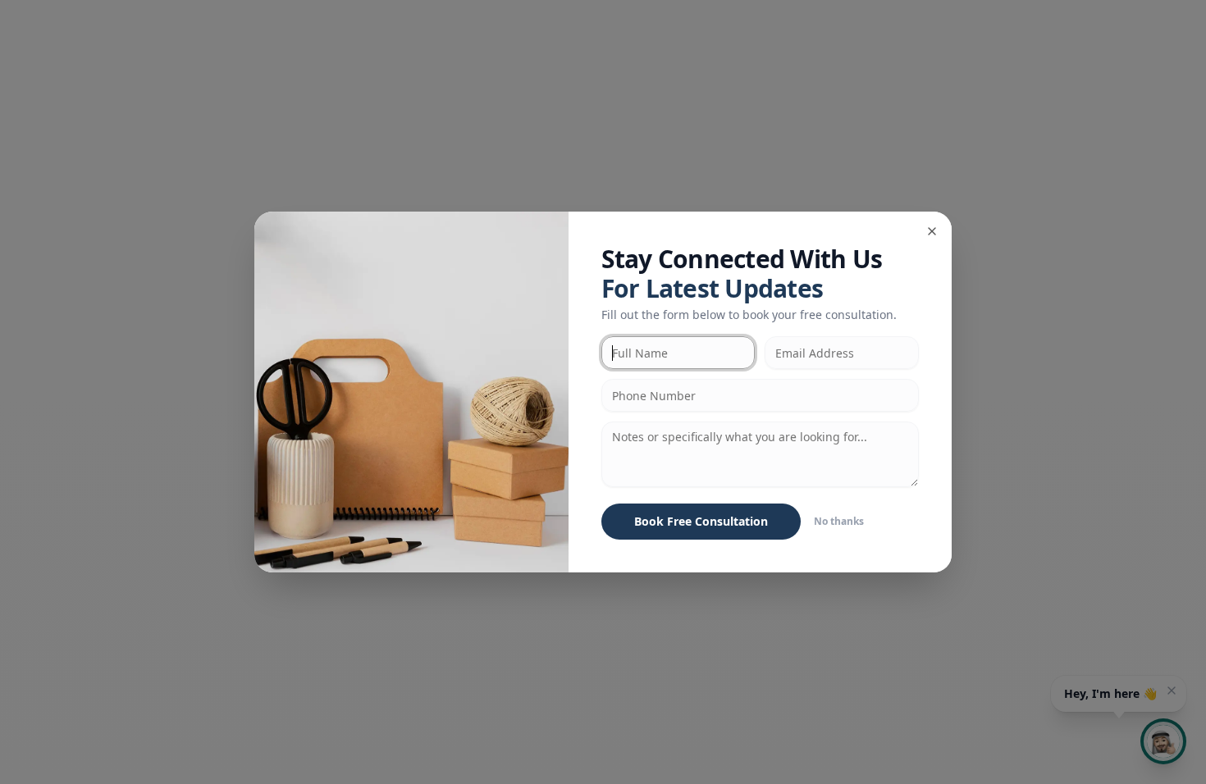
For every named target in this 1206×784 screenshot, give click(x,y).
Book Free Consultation (701, 521)
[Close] (932, 231)
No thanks (839, 521)
